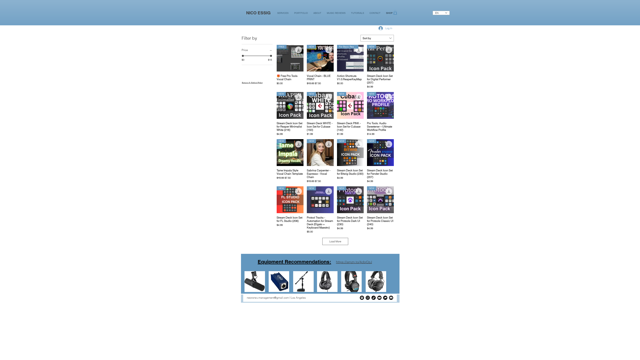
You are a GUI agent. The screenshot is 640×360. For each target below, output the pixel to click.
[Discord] (391, 298)
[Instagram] (368, 298)
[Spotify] (362, 298)
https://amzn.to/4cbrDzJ (354, 262)
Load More (335, 241)
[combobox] (377, 38)
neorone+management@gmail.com (268, 297)
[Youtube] (379, 298)
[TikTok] (374, 298)
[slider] (243, 56)
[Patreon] (385, 298)
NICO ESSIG (258, 12)
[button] (395, 12)
